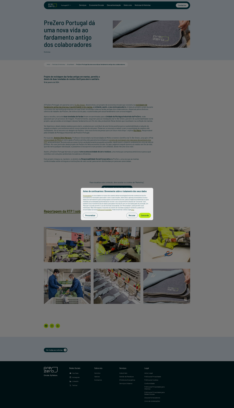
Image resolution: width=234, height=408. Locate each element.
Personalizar (90, 215)
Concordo (145, 215)
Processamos (87, 195)
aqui (132, 209)
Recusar (132, 215)
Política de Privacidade (104, 209)
